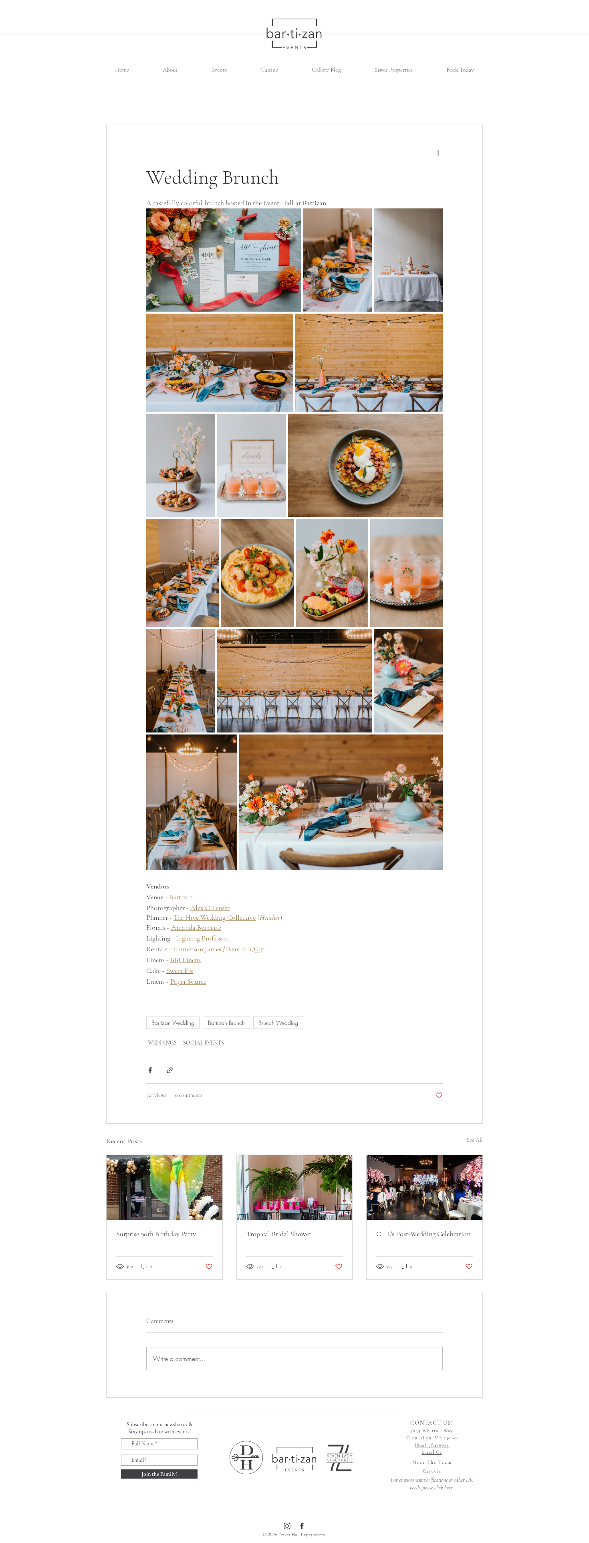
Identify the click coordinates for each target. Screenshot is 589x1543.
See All (475, 1140)
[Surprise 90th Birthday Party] (164, 1187)
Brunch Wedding (278, 1023)
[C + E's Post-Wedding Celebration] (424, 1187)
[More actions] (438, 153)
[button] (170, 70)
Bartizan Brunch (226, 1023)
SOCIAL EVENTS (203, 1042)
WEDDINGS (162, 1042)
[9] (302, 1526)
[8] (287, 1526)
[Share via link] (169, 1070)
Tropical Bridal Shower (278, 1233)
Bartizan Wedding (172, 1023)
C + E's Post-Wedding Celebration (423, 1233)
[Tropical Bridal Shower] (295, 1187)
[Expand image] (223, 260)
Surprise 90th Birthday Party (156, 1233)
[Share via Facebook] (150, 1070)
